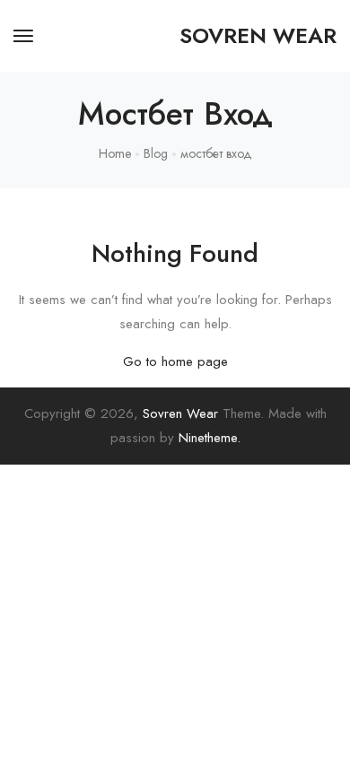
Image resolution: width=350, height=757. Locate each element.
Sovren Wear (180, 413)
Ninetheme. (210, 438)
